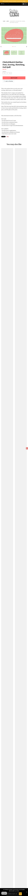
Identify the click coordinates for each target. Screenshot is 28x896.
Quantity (4, 71)
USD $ (7, 3)
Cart (25, 3)
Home (4, 21)
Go (20, 893)
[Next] (26, 46)
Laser (7, 21)
